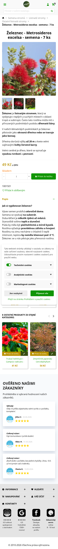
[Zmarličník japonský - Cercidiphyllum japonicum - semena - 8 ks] (43, 337)
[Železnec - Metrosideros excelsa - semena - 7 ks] (29, 68)
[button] (29, 199)
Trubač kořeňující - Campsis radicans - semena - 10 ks (15, 361)
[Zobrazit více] (24, 354)
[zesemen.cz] (26, 4)
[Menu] (4, 4)
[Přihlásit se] (48, 4)
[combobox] (27, 11)
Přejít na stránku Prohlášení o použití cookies (29, 299)
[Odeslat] (52, 11)
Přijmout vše (42, 293)
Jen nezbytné (15, 293)
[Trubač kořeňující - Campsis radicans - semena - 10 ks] (15, 337)
